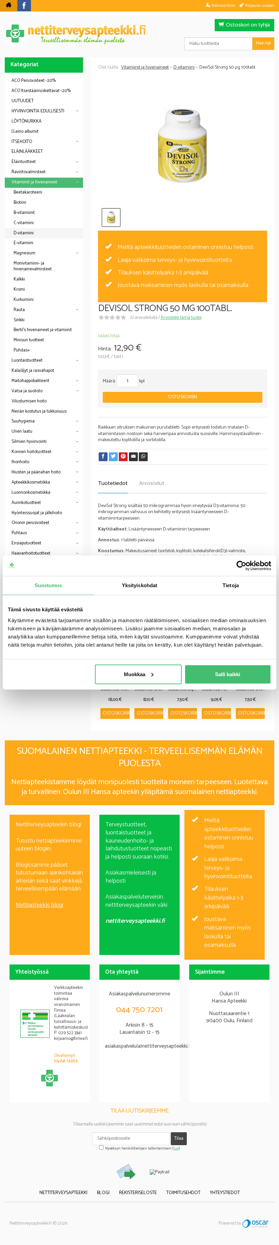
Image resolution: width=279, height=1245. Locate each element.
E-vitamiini (23, 243)
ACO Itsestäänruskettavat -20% (41, 90)
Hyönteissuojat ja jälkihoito (37, 513)
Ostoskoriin (182, 397)
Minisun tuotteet (29, 340)
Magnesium (24, 253)
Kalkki (19, 279)
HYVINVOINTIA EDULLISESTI (38, 111)
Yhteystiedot (225, 1193)
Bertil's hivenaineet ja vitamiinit (43, 329)
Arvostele (181, 318)
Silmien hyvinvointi (29, 441)
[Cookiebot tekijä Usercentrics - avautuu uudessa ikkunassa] (241, 566)
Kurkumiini (24, 299)
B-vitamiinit (24, 212)
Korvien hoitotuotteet (31, 451)
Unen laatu (22, 431)
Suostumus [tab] (48, 585)
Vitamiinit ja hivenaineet (34, 182)
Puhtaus (19, 533)
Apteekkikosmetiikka (31, 482)
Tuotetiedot (113, 483)
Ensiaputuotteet (26, 543)
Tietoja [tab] (231, 585)
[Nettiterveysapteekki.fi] (139, 34)
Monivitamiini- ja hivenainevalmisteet (33, 266)
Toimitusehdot (183, 1193)
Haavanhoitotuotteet (31, 553)
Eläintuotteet (24, 161)
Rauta (19, 309)
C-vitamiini (24, 223)
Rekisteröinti (223, 5)
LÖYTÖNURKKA (27, 121)
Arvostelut (151, 483)
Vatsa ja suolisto (27, 391)
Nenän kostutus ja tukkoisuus (39, 411)
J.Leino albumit (25, 131)
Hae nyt (263, 43)
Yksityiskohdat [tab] (139, 585)
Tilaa (178, 1138)
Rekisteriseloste (138, 1193)
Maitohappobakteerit (30, 380)
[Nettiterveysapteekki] (8, 6)
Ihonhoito (20, 462)
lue (176, 1148)
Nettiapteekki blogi (39, 905)
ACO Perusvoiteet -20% (34, 80)
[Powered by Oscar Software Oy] (255, 1223)
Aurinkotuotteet (26, 502)
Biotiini (20, 202)
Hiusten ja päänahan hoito (36, 472)
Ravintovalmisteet (29, 172)
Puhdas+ (22, 350)
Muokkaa (134, 674)
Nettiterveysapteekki (63, 1193)
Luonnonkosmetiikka (31, 492)
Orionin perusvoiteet (30, 522)
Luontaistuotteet (27, 360)
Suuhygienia (23, 421)
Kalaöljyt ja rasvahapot (33, 370)
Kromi (19, 289)
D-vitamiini (24, 233)
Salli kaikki (227, 674)
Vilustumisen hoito (29, 401)
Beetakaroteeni (28, 192)
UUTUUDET (23, 101)
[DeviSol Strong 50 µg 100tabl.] (182, 146)
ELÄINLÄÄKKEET (27, 151)
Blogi (103, 1193)
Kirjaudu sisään (259, 5)
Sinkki (19, 320)
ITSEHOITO (22, 141)
